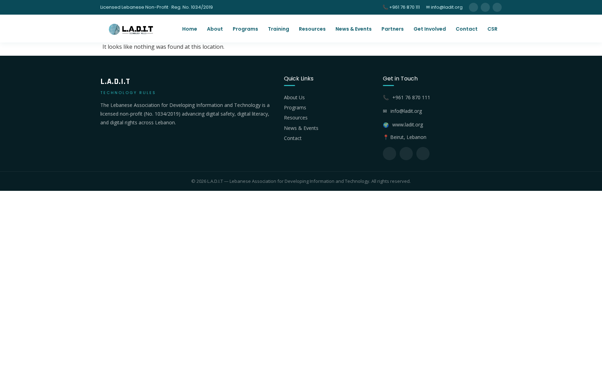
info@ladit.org (406, 111)
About (215, 28)
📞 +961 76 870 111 (401, 7)
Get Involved (430, 28)
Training (278, 28)
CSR (492, 28)
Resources (312, 28)
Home (189, 28)
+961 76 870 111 (411, 97)
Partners (392, 28)
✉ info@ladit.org (444, 7)
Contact (467, 28)
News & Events (353, 28)
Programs (245, 28)
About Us (294, 97)
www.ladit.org (407, 124)
